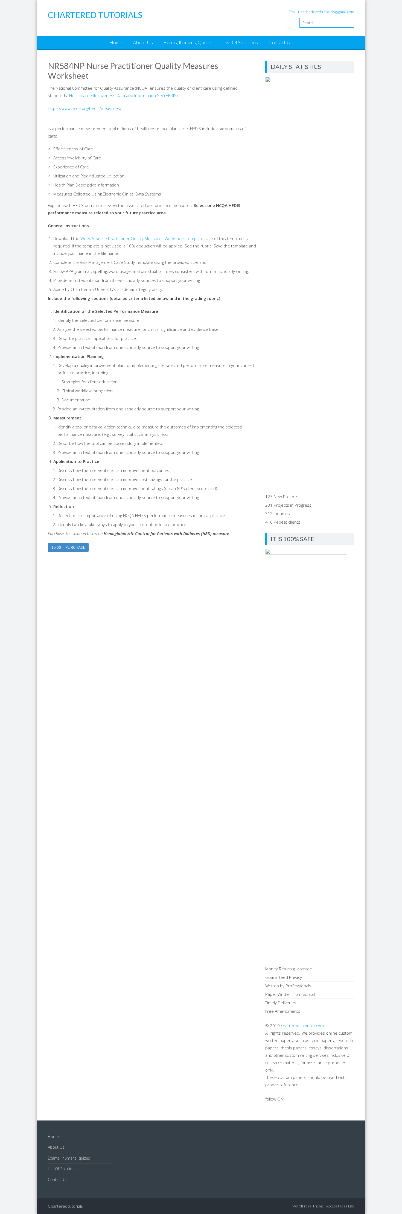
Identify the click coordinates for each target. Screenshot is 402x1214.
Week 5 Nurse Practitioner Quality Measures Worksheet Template (141, 238)
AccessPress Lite (340, 1206)
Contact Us (281, 42)
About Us (143, 42)
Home (115, 42)
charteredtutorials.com (302, 1025)
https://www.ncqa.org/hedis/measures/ (84, 108)
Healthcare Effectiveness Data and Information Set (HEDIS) (123, 95)
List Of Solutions (240, 42)
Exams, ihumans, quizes (188, 42)
